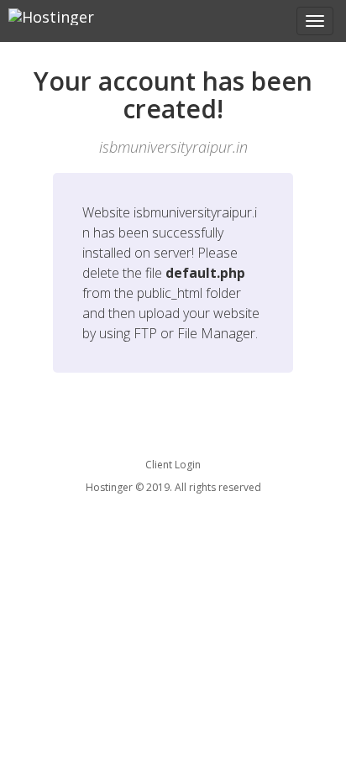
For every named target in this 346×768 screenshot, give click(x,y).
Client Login (173, 464)
